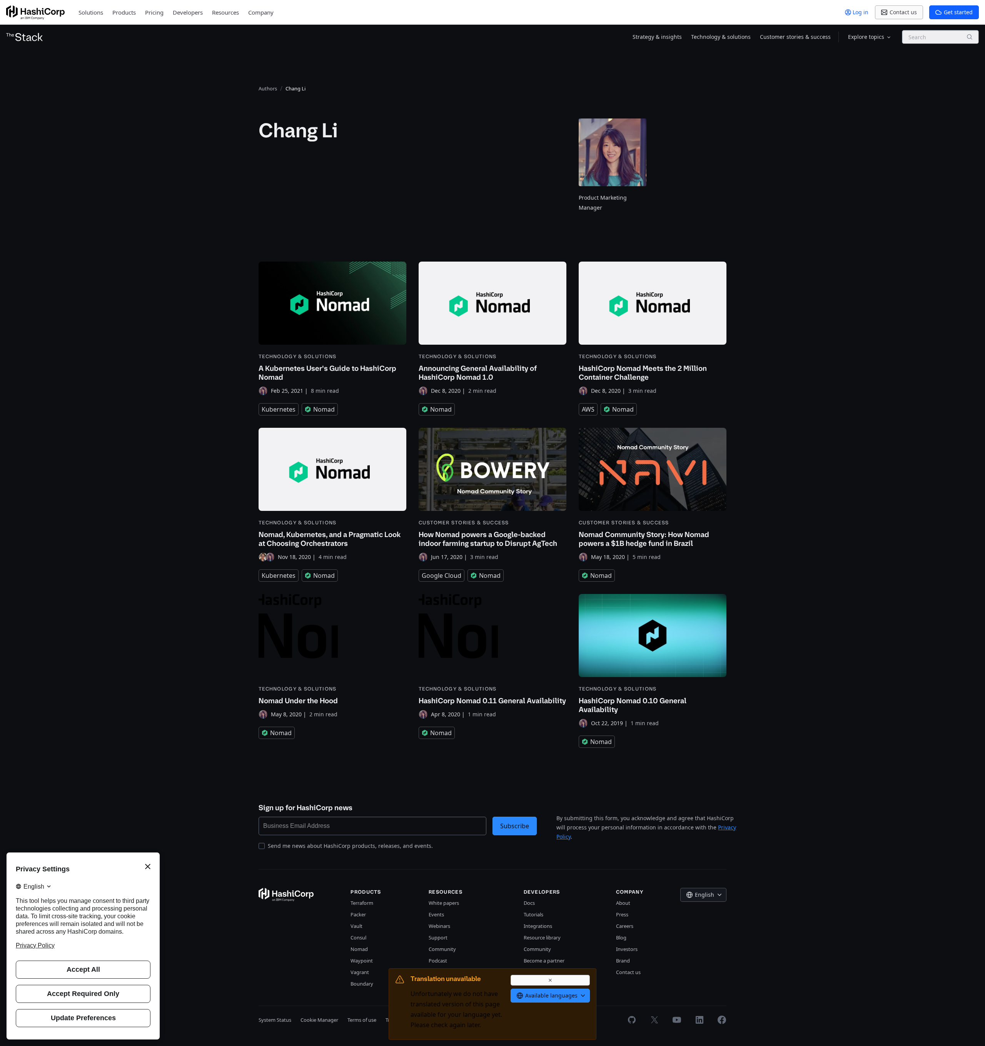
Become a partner (544, 960)
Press (622, 914)
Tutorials (533, 914)
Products (124, 12)
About (623, 902)
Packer (358, 914)
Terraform (362, 902)
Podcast (438, 960)
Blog (621, 937)
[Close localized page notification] (550, 980)
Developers (188, 12)
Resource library (542, 937)
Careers (624, 926)
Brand (623, 960)
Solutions (90, 12)
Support (438, 937)
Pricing (154, 12)
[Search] (969, 37)
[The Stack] (24, 37)
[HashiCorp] (35, 12)
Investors (627, 949)
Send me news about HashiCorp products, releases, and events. (350, 845)
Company (261, 12)
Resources (225, 12)
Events (436, 914)
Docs (529, 902)
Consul (358, 937)
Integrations (538, 926)
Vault (356, 926)
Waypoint (362, 960)
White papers (444, 902)
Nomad (359, 949)
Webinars (439, 926)
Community (442, 949)
